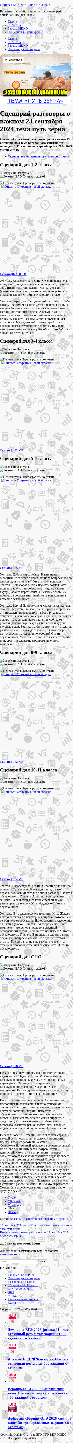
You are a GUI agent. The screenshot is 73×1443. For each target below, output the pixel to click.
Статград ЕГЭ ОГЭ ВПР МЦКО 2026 (25, 4)
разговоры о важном (41, 1218)
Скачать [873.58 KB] (13, 274)
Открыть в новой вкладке (33, 186)
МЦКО (12, 1295)
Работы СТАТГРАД (21, 1274)
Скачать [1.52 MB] (12, 450)
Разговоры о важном (21, 1281)
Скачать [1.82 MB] (12, 761)
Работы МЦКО (18, 28)
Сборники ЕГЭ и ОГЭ (23, 1285)
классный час (19, 1218)
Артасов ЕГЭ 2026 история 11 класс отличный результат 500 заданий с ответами (38, 1363)
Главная (13, 21)
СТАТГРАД (15, 25)
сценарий (61, 1218)
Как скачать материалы (23, 1299)
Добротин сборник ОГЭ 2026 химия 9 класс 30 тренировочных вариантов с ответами (39, 1422)
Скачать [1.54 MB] (12, 879)
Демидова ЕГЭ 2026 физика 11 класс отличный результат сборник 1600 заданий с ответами (39, 1334)
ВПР (11, 1292)
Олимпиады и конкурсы (24, 32)
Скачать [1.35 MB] (12, 567)
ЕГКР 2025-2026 (19, 1288)
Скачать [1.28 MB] (12, 1066)
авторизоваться (10, 1254)
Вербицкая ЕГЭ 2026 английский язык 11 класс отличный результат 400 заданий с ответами (37, 1393)
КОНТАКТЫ (17, 1302)
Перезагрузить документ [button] (37, 183)
